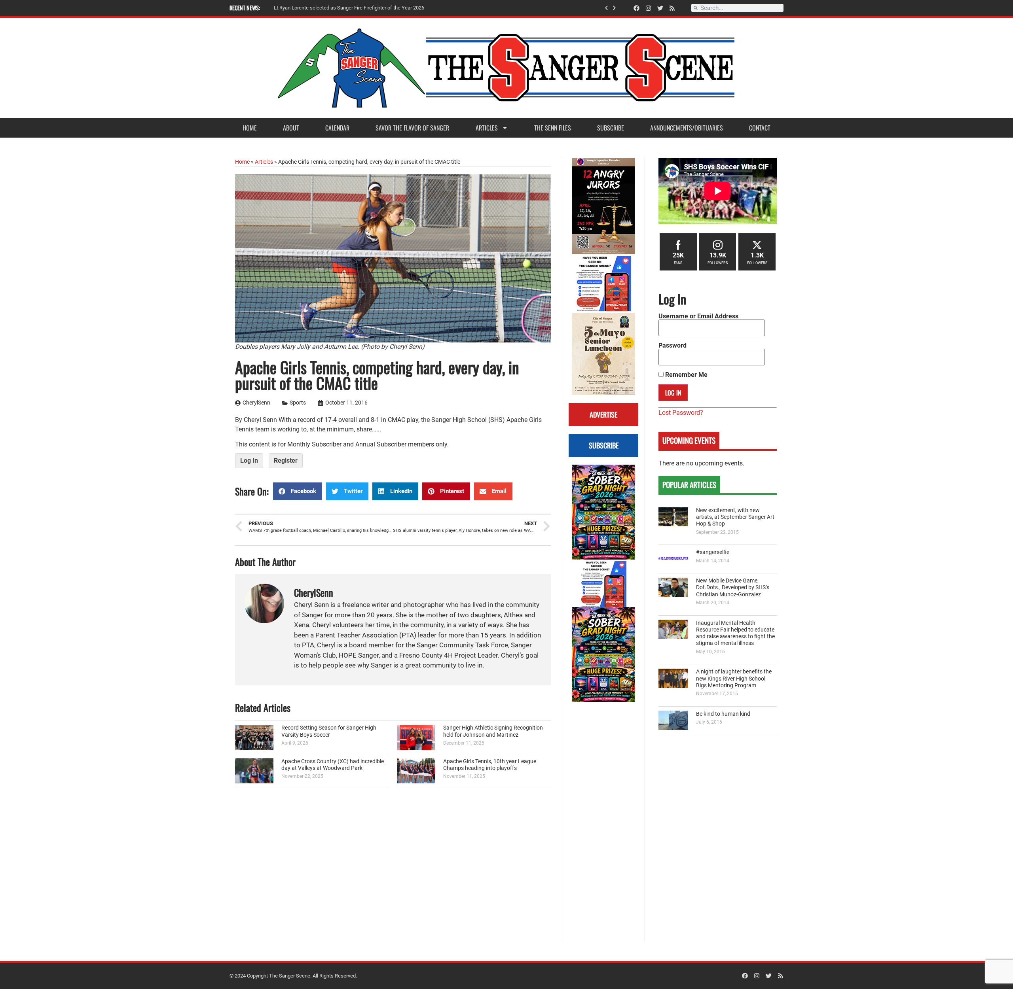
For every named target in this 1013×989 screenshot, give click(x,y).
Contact (759, 127)
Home (250, 127)
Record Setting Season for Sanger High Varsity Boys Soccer (328, 731)
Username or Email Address (698, 316)
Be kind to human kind (723, 714)
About (291, 127)
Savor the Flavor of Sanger (412, 127)
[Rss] (672, 8)
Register (286, 460)
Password (672, 345)
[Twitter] (660, 8)
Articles (487, 127)
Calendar (337, 127)
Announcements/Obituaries (686, 127)
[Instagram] (648, 8)
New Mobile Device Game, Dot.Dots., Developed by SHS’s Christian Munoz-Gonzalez (732, 587)
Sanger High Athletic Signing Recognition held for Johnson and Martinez (493, 731)
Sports (298, 402)
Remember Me (686, 375)
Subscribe (610, 127)
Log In (249, 460)
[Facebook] (636, 8)
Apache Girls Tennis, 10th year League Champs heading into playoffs (489, 765)
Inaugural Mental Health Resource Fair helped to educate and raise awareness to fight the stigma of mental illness (735, 633)
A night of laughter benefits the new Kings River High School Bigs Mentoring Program (734, 678)
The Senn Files (552, 127)
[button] (606, 8)
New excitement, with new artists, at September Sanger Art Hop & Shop (735, 517)
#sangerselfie (712, 552)
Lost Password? (680, 412)
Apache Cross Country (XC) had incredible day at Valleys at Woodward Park (332, 765)
